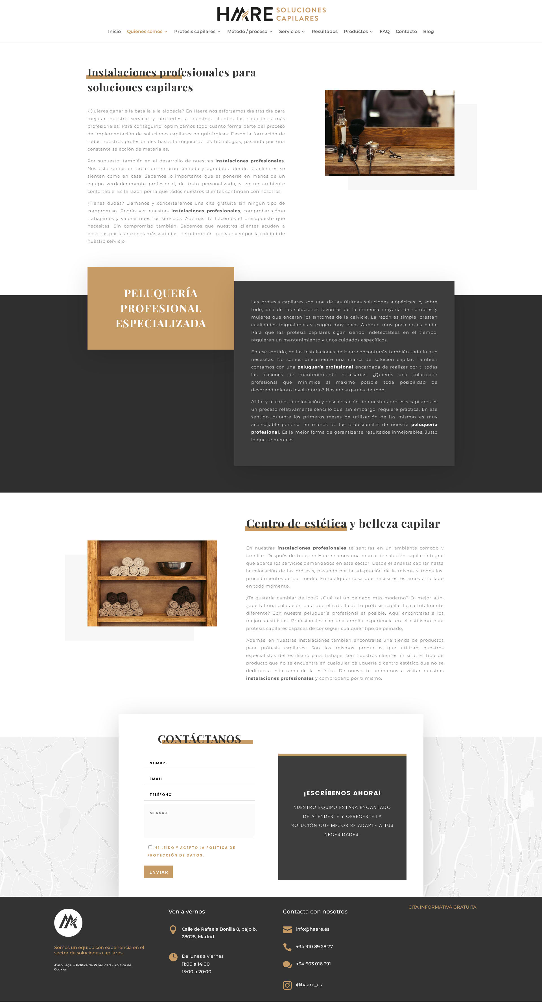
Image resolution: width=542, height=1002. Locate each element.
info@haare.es (312, 929)
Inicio (114, 32)
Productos (356, 32)
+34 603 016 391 (313, 963)
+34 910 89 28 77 (314, 946)
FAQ (385, 32)
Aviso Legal (63, 965)
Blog (428, 32)
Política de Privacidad (93, 965)
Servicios (289, 32)
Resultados (325, 32)
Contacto (406, 32)
